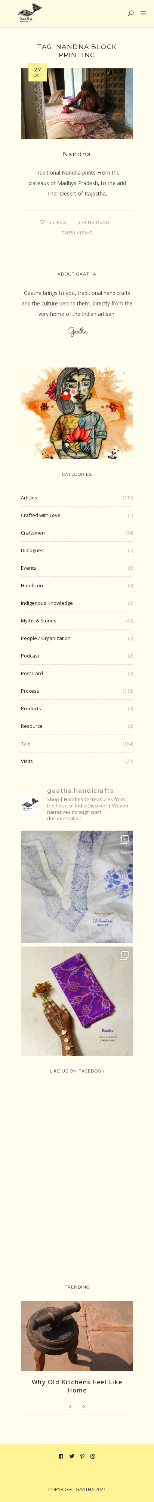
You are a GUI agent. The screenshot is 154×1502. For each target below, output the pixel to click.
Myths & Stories (38, 620)
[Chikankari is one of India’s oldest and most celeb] (77, 887)
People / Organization (46, 638)
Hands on (32, 585)
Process (30, 690)
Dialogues (32, 550)
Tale (26, 743)
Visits (27, 761)
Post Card (32, 673)
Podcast (30, 655)
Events (28, 567)
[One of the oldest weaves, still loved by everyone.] (77, 1003)
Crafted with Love (41, 515)
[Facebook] (61, 1456)
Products (31, 708)
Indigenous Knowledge (47, 603)
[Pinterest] (82, 1456)
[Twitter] (72, 1456)
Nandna (77, 154)
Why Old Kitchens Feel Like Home (77, 1386)
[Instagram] (92, 1456)
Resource (32, 726)
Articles (29, 497)
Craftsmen (33, 532)
